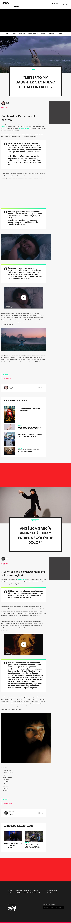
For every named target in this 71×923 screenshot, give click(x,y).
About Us (9, 895)
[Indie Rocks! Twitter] (54, 3)
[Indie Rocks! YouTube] (53, 5)
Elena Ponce (7, 559)
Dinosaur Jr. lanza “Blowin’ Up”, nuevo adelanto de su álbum (32, 846)
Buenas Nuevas (60, 33)
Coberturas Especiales (33, 33)
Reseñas (14, 33)
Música (15, 4)
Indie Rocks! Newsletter (49, 904)
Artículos (51, 33)
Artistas (35, 890)
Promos (45, 4)
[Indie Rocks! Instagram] (57, 3)
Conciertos (22, 33)
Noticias (7, 33)
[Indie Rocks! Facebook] (52, 3)
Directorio (18, 892)
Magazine (30, 4)
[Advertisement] (35, 20)
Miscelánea (38, 4)
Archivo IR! (10, 890)
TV (25, 4)
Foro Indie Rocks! (35, 892)
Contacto (10, 892)
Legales (26, 892)
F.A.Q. (15, 895)
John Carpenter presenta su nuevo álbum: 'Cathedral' (13, 845)
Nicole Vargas (7, 103)
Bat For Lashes (4, 107)
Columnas (16, 6)
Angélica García (4, 563)
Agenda (21, 4)
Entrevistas (43, 33)
